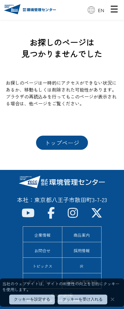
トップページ (62, 143)
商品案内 (82, 235)
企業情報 (42, 235)
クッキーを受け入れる (82, 299)
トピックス (42, 266)
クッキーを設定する (32, 299)
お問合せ (42, 250)
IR (81, 266)
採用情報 (82, 250)
